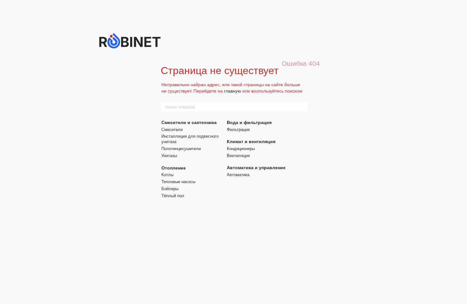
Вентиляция (238, 155)
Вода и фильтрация (249, 122)
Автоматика (238, 174)
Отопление (173, 167)
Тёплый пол (172, 195)
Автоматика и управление (256, 167)
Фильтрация (238, 129)
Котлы (167, 174)
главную (232, 90)
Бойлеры (170, 188)
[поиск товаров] (302, 107)
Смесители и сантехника (189, 122)
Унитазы (169, 155)
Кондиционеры (241, 148)
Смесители (172, 129)
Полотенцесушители (181, 148)
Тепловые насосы (178, 181)
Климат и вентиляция (251, 141)
